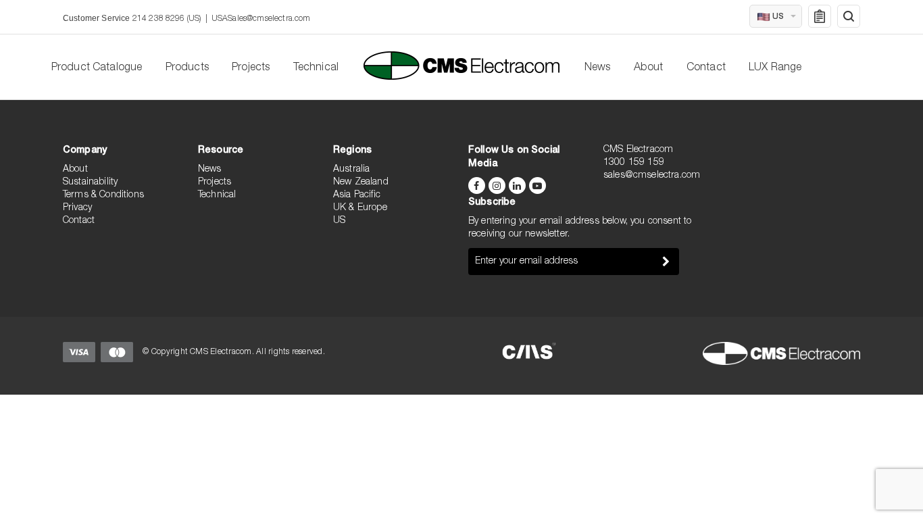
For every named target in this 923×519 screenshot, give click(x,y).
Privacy (77, 208)
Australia (351, 169)
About (649, 68)
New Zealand (361, 182)
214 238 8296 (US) (166, 19)
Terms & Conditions (103, 195)
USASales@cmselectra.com (261, 19)
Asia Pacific (356, 195)
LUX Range (775, 68)
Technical (316, 68)
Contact (706, 68)
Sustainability (90, 182)
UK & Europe (360, 208)
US (339, 221)
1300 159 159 (633, 163)
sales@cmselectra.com (651, 175)
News (597, 68)
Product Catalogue (97, 68)
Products (187, 68)
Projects (251, 68)
